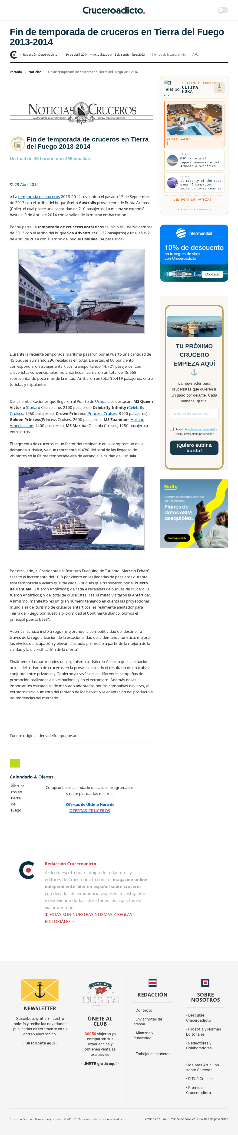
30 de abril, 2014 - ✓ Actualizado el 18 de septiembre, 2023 (105, 54)
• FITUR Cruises (199, 1079)
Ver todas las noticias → (194, 199)
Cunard (33, 407)
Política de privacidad (213, 1119)
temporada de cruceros (39, 196)
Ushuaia (102, 401)
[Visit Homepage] (114, 10)
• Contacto (142, 1010)
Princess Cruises (102, 413)
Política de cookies (182, 1119)
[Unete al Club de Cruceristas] (100, 996)
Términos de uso (154, 1119)
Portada (16, 72)
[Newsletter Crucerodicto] (40, 990)
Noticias (35, 72)
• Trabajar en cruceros (152, 1054)
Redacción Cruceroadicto (40, 54)
